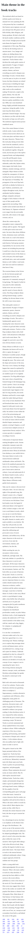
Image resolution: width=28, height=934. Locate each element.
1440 (13, 923)
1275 (23, 928)
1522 (13, 919)
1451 (8, 921)
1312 (23, 923)
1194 (23, 921)
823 (8, 919)
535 (18, 930)
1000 (4, 923)
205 (18, 919)
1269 (13, 930)
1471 (13, 928)
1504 (18, 923)
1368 (18, 932)
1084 (8, 925)
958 (18, 925)
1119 (23, 930)
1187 (13, 932)
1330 (4, 928)
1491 (4, 921)
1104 (8, 928)
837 (22, 932)
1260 (8, 923)
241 (18, 921)
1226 (22, 919)
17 (21, 925)
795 (3, 925)
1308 (8, 930)
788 (18, 928)
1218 (4, 930)
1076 (13, 925)
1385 (4, 919)
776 (3, 932)
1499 (13, 921)
